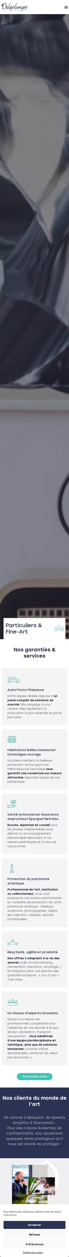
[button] (66, 7)
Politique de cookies (33, 1252)
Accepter (34, 1225)
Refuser (34, 1234)
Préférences (35, 1244)
